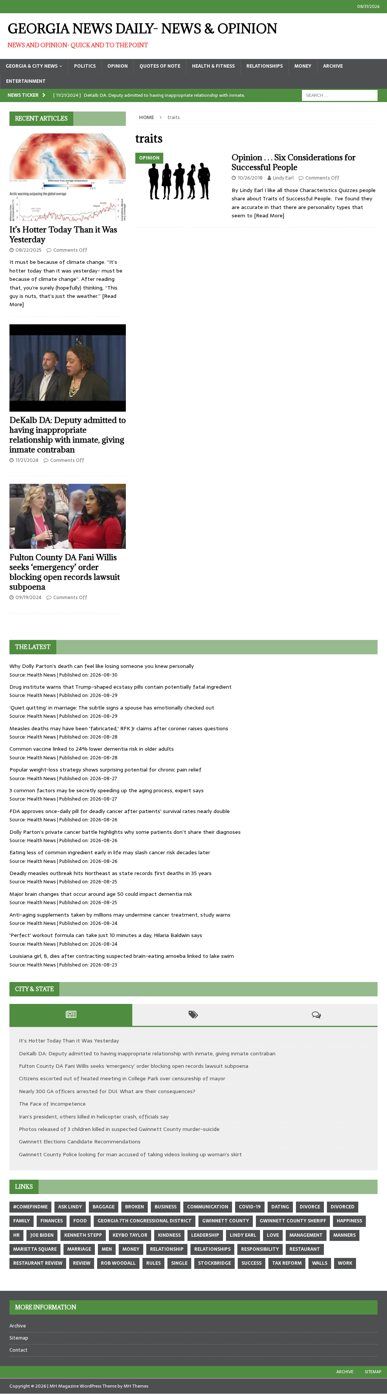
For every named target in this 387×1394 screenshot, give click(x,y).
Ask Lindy (70, 1207)
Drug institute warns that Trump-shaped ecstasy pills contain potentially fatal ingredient (120, 687)
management (306, 1235)
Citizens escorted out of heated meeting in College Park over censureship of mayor (122, 1078)
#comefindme (30, 1207)
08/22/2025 (28, 250)
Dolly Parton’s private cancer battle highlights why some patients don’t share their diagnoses (125, 832)
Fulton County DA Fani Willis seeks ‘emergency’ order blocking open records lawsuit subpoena (64, 572)
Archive (333, 66)
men (107, 1249)
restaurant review (37, 1263)
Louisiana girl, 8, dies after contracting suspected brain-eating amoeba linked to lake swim (121, 956)
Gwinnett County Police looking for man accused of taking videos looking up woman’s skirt (130, 1154)
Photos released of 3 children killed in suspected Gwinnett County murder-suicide (119, 1129)
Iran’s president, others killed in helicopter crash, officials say (94, 1116)
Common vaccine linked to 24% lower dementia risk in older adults (91, 749)
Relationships (264, 66)
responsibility (260, 1249)
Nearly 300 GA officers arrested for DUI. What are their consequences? (107, 1091)
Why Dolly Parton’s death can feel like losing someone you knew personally (101, 666)
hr (16, 1235)
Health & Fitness (213, 66)
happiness (349, 1221)
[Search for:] (340, 95)
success (251, 1263)
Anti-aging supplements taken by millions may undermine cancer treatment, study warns (120, 915)
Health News (41, 675)
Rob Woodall (118, 1263)
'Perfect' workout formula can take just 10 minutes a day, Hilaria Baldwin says (105, 935)
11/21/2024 (27, 460)
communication (207, 1207)
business (165, 1207)
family (21, 1221)
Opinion (117, 66)
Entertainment (26, 81)
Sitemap (18, 1338)
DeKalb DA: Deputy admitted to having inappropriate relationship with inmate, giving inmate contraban (67, 435)
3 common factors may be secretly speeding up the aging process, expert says (106, 790)
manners (344, 1235)
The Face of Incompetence (52, 1104)
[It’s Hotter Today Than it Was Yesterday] (67, 177)
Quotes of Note (159, 66)
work (345, 1263)
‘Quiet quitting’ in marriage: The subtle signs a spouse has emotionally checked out (111, 707)
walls (319, 1263)
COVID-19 (250, 1207)
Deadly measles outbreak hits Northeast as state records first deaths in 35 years (110, 873)
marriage (79, 1249)
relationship (167, 1249)
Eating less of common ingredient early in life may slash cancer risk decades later (109, 852)
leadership (205, 1235)
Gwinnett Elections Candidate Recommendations (80, 1141)
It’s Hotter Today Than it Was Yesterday (63, 235)
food (80, 1221)
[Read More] (269, 215)
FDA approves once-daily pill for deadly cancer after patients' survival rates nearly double (119, 811)
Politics (85, 66)
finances (51, 1221)
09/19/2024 (28, 597)
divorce (310, 1207)
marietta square (35, 1249)
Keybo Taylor (130, 1235)
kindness (169, 1235)
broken (134, 1207)
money (130, 1249)
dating (280, 1207)
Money (302, 66)
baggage (104, 1207)
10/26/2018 (250, 178)
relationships (212, 1249)
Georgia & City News (31, 66)
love (273, 1235)
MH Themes (136, 1386)
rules (153, 1263)
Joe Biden (42, 1235)
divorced (342, 1207)
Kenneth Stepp (83, 1235)
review (81, 1263)
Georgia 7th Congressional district (145, 1221)
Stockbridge (214, 1263)
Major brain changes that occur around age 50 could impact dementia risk (100, 894)
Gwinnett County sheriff (293, 1221)
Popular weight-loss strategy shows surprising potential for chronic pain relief (105, 769)
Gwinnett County (225, 1221)
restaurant (304, 1249)
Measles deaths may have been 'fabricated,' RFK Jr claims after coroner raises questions (118, 728)
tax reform (287, 1263)
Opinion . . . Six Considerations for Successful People (294, 162)
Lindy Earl (283, 178)
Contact (18, 1350)
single (179, 1263)
